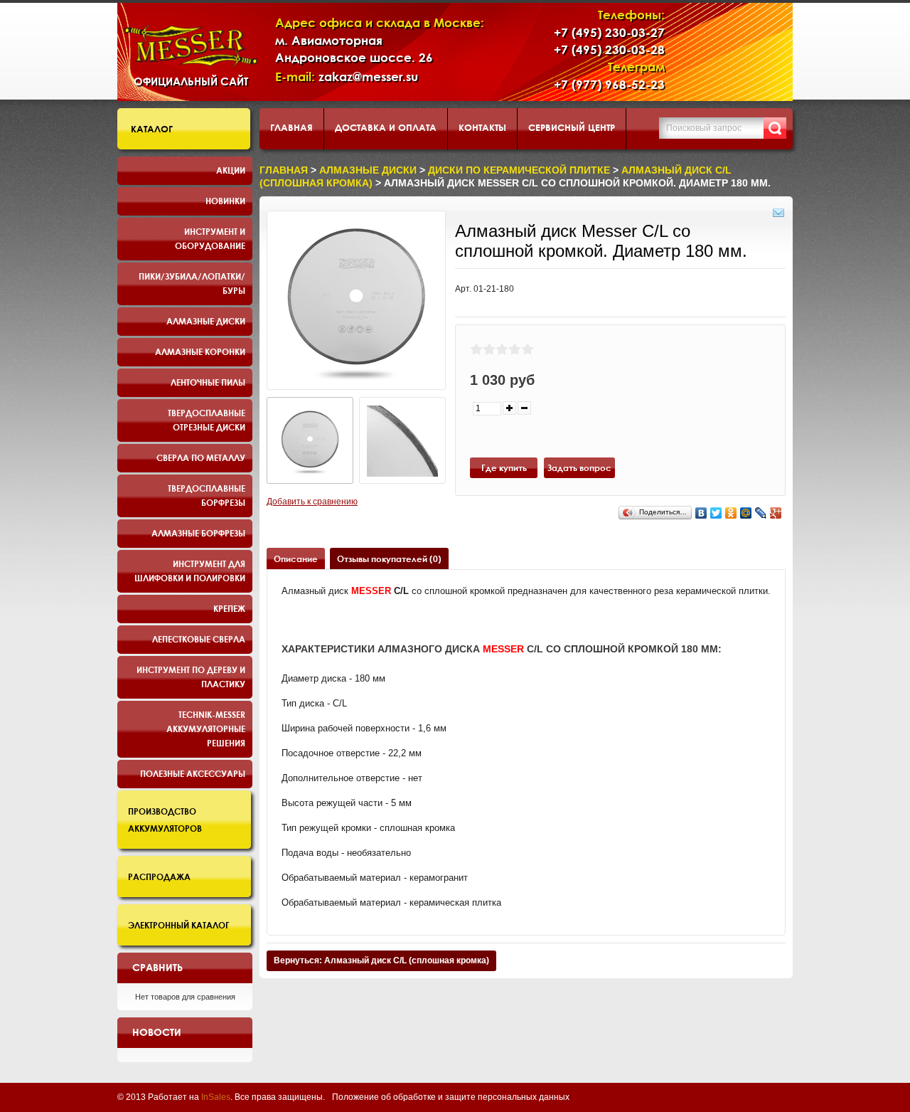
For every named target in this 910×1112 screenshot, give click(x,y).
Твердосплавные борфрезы (206, 495)
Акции (230, 170)
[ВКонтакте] (701, 513)
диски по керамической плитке (519, 170)
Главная (291, 127)
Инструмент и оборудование (210, 238)
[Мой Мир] (746, 513)
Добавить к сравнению (312, 502)
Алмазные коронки (200, 351)
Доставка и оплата (386, 127)
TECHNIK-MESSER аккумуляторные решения (205, 728)
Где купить (504, 467)
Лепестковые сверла (198, 639)
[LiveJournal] (761, 513)
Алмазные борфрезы (198, 533)
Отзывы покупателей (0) (389, 558)
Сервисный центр (571, 127)
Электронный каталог (179, 925)
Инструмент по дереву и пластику (190, 676)
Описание (296, 558)
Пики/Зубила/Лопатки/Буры (192, 283)
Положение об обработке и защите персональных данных (450, 1097)
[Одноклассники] (731, 513)
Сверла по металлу (200, 457)
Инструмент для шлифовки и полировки (189, 570)
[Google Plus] (776, 513)
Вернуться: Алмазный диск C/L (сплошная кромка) (381, 960)
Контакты (482, 127)
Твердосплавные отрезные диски (206, 420)
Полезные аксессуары (192, 773)
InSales (215, 1097)
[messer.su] (190, 46)
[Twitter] (716, 513)
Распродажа (159, 876)
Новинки (225, 200)
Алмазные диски (205, 321)
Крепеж (229, 608)
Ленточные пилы (208, 382)
